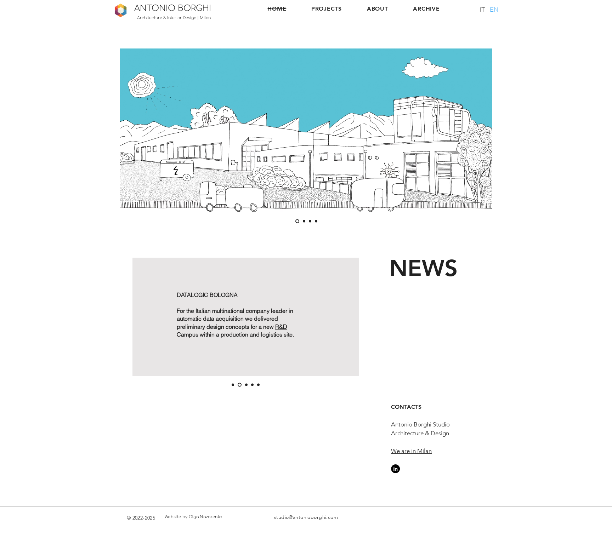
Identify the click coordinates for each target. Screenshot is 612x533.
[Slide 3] (310, 221)
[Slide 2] (304, 221)
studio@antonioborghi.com (306, 517)
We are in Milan (411, 450)
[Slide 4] (316, 221)
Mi (202, 18)
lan (208, 18)
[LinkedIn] (395, 468)
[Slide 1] (297, 221)
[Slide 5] (258, 385)
